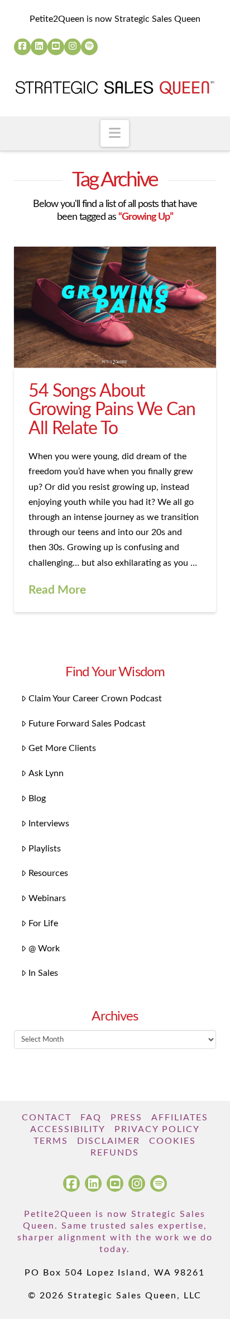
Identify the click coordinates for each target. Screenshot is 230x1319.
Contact (46, 1117)
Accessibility (68, 1129)
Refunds (114, 1152)
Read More (57, 590)
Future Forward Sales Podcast (87, 723)
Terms (50, 1141)
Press (126, 1117)
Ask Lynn (46, 773)
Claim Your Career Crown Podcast (95, 698)
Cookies (172, 1141)
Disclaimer (108, 1141)
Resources (48, 873)
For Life (43, 923)
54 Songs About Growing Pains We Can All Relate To (111, 409)
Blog (37, 798)
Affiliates (179, 1117)
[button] (114, 133)
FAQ (91, 1117)
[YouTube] (55, 46)
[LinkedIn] (39, 46)
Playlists (44, 848)
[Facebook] (22, 46)
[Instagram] (72, 46)
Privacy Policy (157, 1129)
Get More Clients (62, 748)
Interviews (48, 823)
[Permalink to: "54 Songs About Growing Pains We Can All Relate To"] (115, 307)
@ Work (44, 948)
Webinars (47, 898)
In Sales (43, 973)
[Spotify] (89, 46)
